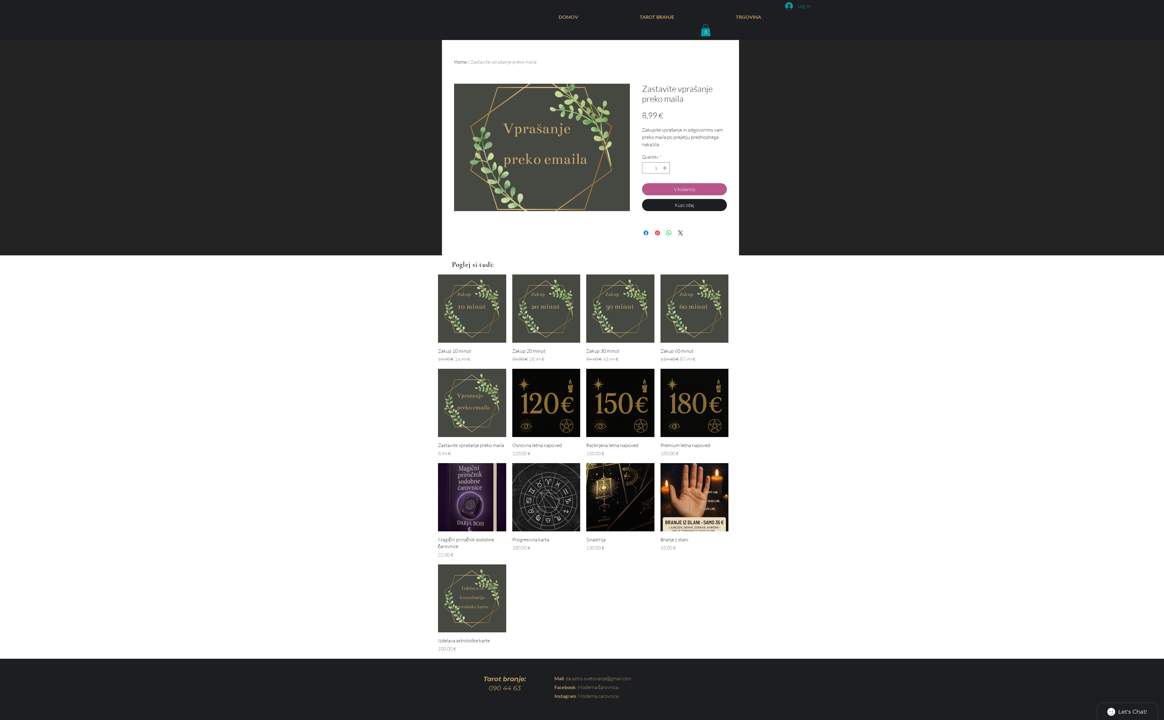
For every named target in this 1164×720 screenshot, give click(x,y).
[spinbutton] (656, 168)
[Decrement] (647, 168)
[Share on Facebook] (646, 233)
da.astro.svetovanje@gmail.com (598, 678)
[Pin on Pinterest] (657, 233)
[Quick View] (472, 308)
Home (460, 62)
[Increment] (665, 168)
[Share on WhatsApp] (669, 233)
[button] (706, 30)
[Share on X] (680, 233)
